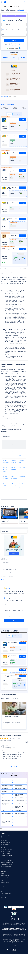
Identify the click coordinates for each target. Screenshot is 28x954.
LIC (3, 451)
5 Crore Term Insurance (6, 800)
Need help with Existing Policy (14, 600)
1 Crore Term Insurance (6, 782)
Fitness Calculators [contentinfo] (7, 851)
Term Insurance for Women (7, 785)
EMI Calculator (4, 825)
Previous (24, 742)
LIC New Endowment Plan (13, 485)
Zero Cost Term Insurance (20, 816)
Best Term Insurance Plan (19, 782)
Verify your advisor (5, 899)
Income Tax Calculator (5, 853)
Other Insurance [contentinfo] (6, 844)
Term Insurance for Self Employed (6, 810)
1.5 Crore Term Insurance (6, 816)
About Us (3, 888)
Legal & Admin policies (6, 893)
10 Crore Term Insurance (6, 813)
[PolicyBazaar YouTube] (18, 919)
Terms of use (15, 45)
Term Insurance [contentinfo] (6, 838)
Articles (2, 873)
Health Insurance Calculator (7, 862)
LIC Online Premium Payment (5, 469)
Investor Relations (5, 900)
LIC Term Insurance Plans (21, 453)
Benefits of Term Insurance (20, 803)
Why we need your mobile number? (20, 31)
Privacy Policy (21, 44)
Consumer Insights (5, 882)
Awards (2, 878)
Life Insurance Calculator (19, 797)
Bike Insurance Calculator (6, 868)
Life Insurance (4, 791)
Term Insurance (5, 788)
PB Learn (3, 880)
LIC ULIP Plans (22, 467)
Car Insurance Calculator (6, 866)
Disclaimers (5, 531)
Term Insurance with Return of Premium (20, 791)
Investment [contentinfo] (5, 840)
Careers (2, 891)
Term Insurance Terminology (7, 806)
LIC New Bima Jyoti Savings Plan (11, 716)
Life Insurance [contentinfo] (6, 836)
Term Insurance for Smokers (20, 813)
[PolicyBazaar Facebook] (9, 919)
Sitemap (2, 889)
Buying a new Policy (11, 598)
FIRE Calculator (18, 822)
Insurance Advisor (5, 818)
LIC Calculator (4, 779)
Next (14, 620)
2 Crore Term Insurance (19, 800)
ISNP (2, 895)
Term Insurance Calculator (20, 788)
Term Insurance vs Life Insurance (19, 795)
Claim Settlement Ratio (19, 810)
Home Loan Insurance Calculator (6, 822)
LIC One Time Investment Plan (22, 485)
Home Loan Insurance (19, 818)
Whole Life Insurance (6, 794)
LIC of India (6, 96)
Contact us (3, 897)
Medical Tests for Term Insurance (19, 807)
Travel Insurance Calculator (7, 864)
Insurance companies (5, 877)
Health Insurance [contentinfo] (6, 842)
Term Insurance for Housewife (5, 804)
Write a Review (14, 766)
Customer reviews (5, 875)
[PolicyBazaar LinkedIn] (15, 919)
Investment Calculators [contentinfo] (7, 849)
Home (2, 96)
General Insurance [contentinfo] (6, 835)
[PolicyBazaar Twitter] (12, 919)
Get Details (22, 119)
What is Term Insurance (6, 797)
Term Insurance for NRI (19, 785)
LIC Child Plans (22, 476)
